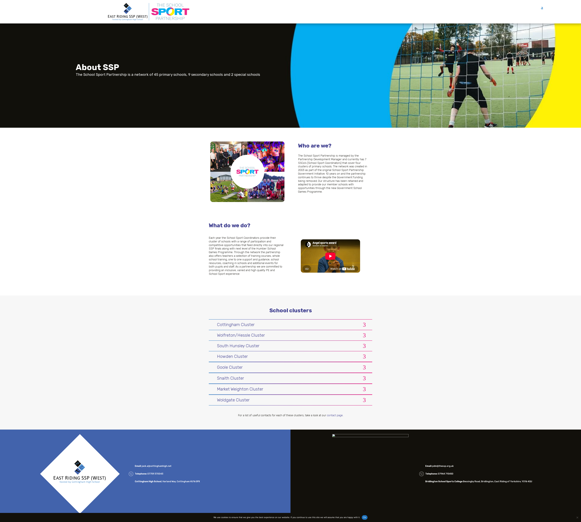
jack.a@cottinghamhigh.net (156, 466)
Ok (364, 517)
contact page (335, 415)
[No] (577, 517)
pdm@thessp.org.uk (443, 466)
